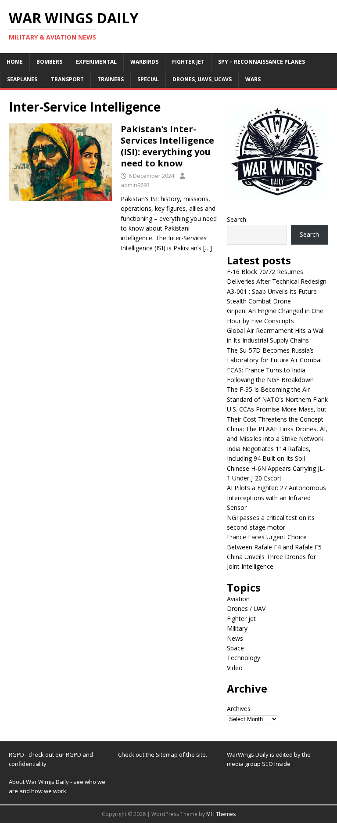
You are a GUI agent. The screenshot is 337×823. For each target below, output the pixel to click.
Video (235, 668)
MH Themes (221, 814)
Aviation (238, 599)
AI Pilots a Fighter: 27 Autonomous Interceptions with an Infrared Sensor (276, 498)
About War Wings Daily (39, 782)
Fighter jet (188, 61)
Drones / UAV (246, 608)
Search (236, 219)
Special (148, 79)
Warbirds (144, 61)
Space (235, 648)
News (235, 638)
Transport (67, 79)
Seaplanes (22, 79)
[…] (207, 248)
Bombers (49, 61)
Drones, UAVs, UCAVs (202, 79)
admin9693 (135, 185)
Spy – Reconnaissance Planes (261, 61)
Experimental (96, 61)
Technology (243, 657)
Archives (239, 708)
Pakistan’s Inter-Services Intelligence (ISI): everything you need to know (167, 146)
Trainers (110, 79)
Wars (253, 79)
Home (15, 61)
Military (237, 628)
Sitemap (167, 754)
